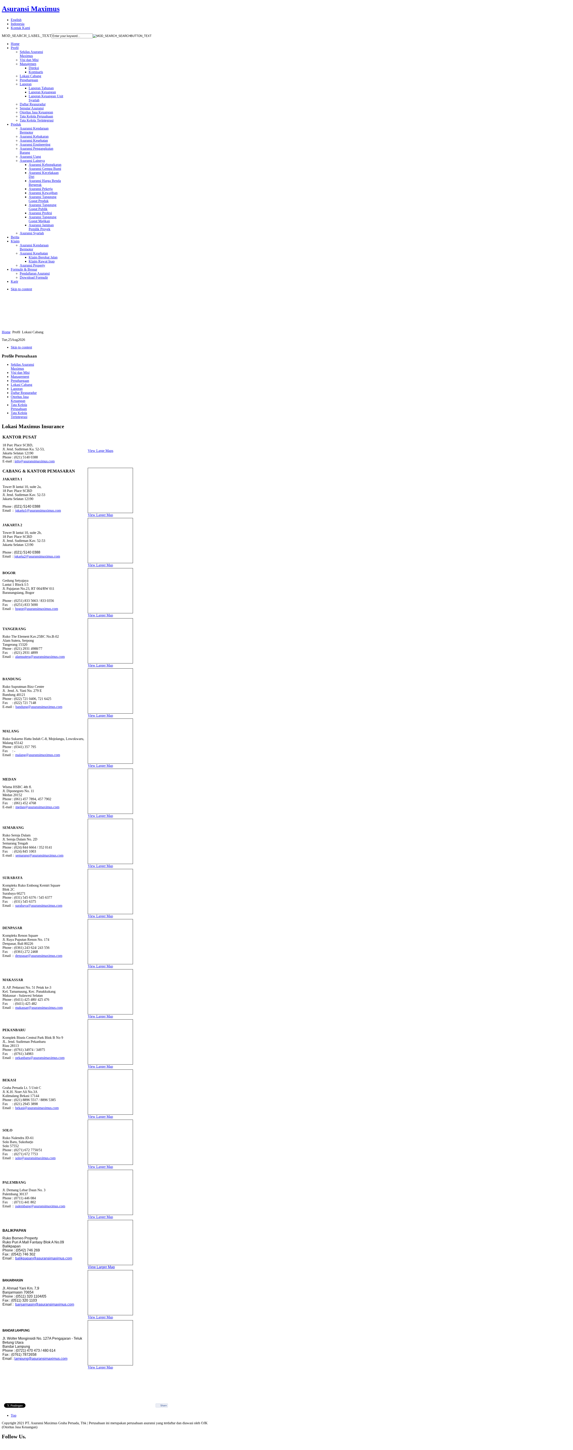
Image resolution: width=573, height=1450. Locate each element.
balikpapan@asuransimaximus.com (43, 1258)
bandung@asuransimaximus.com (38, 707)
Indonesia (17, 24)
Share (163, 1405)
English (16, 20)
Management (20, 377)
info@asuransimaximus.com (35, 461)
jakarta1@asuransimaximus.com (38, 510)
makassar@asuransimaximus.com (39, 1007)
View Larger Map (100, 515)
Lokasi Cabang (21, 385)
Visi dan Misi (20, 372)
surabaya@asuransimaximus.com (38, 905)
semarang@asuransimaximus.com (39, 855)
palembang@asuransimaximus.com (40, 1206)
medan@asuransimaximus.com (37, 807)
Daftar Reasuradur (24, 393)
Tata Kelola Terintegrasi (19, 415)
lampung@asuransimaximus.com (40, 1358)
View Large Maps (100, 451)
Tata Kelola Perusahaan (19, 407)
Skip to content (21, 289)
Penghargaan (20, 381)
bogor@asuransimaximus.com (36, 609)
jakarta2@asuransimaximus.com (37, 556)
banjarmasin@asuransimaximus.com (44, 1304)
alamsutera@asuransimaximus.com (40, 657)
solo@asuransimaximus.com (35, 1158)
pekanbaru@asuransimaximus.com (39, 1058)
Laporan (17, 389)
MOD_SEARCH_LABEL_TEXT (26, 36)
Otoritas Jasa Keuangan (20, 399)
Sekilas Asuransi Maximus (22, 366)
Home (6, 332)
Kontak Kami (20, 28)
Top (13, 1415)
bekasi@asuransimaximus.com (37, 1108)
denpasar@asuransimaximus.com (38, 956)
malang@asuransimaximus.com (37, 755)
